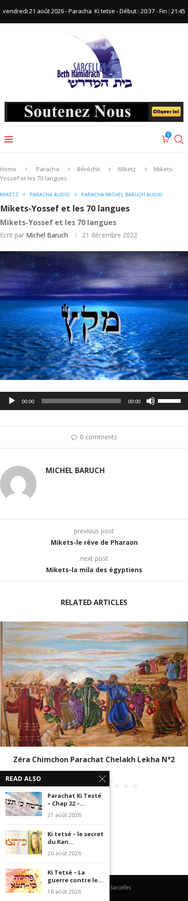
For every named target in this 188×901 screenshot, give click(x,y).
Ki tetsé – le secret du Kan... (75, 838)
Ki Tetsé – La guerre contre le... (75, 877)
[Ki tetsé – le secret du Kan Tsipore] (23, 842)
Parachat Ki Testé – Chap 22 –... (74, 800)
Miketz (127, 169)
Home (8, 169)
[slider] (170, 400)
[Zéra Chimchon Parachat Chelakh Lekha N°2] (94, 684)
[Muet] (150, 401)
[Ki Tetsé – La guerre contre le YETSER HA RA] (23, 881)
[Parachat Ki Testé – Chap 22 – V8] (23, 804)
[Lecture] (11, 401)
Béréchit (88, 169)
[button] (8, 704)
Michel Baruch (47, 235)
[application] (94, 401)
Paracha (47, 169)
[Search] (178, 139)
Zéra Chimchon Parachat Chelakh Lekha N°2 (94, 759)
